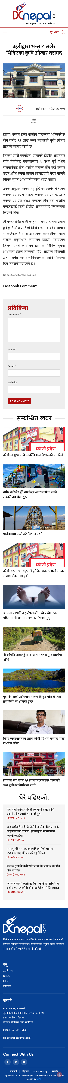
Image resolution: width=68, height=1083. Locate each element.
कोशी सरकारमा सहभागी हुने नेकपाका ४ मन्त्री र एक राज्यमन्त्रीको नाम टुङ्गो (33, 574)
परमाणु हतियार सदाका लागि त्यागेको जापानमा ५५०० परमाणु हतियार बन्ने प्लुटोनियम (31, 851)
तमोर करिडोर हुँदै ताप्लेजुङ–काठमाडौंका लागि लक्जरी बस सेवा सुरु (30, 495)
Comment (14, 315)
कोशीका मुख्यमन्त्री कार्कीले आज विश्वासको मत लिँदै (33, 455)
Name (12, 350)
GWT (38, 1079)
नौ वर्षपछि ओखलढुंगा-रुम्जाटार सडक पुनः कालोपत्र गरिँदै (33, 657)
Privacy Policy (40, 1071)
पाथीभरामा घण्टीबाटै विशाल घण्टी (22, 534)
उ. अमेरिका (8, 971)
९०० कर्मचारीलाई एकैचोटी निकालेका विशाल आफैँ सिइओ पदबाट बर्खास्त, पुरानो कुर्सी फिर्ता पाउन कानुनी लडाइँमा (33, 831)
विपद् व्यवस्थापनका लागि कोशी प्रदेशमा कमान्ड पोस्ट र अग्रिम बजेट (34, 741)
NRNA (6, 976)
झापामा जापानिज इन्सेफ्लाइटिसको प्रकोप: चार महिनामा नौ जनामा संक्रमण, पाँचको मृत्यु (30, 615)
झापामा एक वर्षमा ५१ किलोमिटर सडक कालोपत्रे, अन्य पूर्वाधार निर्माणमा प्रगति (32, 783)
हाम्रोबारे (13, 1071)
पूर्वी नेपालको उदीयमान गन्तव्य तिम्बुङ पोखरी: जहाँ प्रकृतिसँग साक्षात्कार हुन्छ (32, 699)
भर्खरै (56, 32)
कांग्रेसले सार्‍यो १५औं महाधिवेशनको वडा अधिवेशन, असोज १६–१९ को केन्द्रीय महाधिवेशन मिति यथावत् (33, 885)
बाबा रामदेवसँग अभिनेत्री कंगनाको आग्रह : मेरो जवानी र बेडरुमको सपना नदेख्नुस (30, 811)
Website (12, 382)
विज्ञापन (25, 1071)
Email (12, 366)
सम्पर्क (55, 1071)
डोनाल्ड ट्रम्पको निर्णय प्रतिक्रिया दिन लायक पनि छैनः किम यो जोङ (33, 868)
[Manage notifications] (59, 1074)
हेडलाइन (7, 986)
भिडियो (6, 981)
